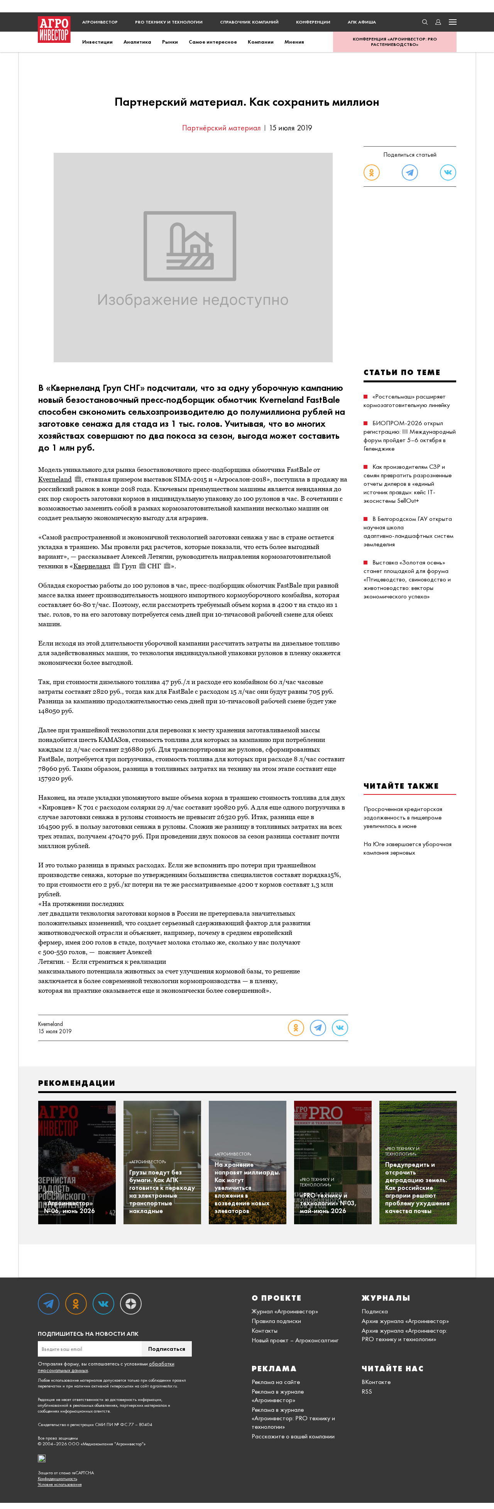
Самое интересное (213, 41)
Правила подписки (276, 1320)
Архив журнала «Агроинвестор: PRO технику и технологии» (404, 1334)
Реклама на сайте (276, 1381)
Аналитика (137, 41)
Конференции (313, 22)
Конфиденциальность (57, 1479)
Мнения (294, 41)
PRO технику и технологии (169, 22)
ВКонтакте (376, 1381)
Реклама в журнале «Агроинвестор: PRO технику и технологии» (293, 1418)
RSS (367, 1391)
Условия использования (60, 1484)
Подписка (375, 1311)
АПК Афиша (362, 22)
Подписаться (166, 1349)
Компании (261, 41)
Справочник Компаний (249, 22)
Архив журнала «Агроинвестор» (405, 1320)
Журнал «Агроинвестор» (285, 1311)
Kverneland (55, 479)
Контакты (264, 1330)
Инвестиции (97, 41)
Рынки (170, 41)
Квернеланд (91, 566)
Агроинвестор (100, 22)
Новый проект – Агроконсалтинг (295, 1340)
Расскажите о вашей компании (293, 1436)
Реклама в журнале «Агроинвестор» (278, 1395)
